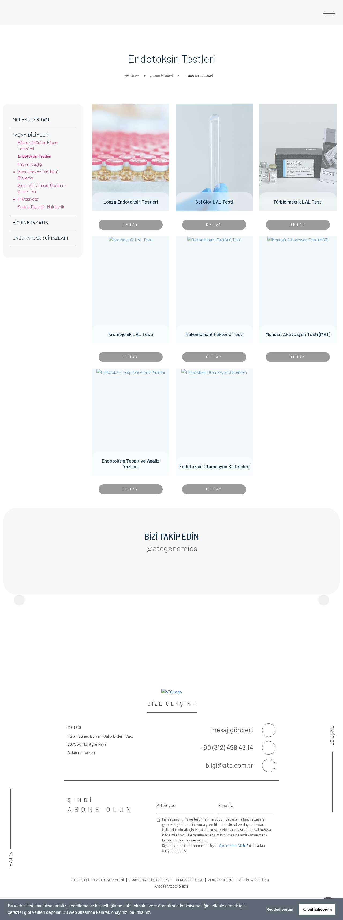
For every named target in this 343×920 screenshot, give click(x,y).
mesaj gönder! (232, 730)
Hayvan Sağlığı (30, 164)
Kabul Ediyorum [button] (317, 909)
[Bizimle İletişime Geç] (268, 730)
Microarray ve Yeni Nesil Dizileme (38, 174)
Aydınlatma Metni (233, 845)
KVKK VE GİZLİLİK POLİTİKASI (149, 880)
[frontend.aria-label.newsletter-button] (271, 851)
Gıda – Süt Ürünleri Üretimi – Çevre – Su (42, 188)
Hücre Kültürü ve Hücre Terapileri (37, 145)
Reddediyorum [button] (279, 909)
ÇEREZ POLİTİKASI (189, 880)
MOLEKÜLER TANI (31, 119)
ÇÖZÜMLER (132, 75)
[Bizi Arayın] (268, 748)
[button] (153, 913)
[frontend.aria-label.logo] (43, 12)
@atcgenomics (171, 548)
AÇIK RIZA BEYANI (220, 880)
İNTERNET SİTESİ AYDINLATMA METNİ (97, 880)
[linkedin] (332, 860)
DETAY (130, 224)
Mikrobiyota (28, 199)
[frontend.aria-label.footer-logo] (171, 691)
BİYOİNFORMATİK (30, 222)
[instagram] (332, 843)
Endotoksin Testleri (34, 156)
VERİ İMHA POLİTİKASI (254, 880)
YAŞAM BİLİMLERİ (161, 75)
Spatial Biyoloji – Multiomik (41, 206)
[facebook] (332, 826)
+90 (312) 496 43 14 (226, 747)
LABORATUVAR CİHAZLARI (40, 238)
